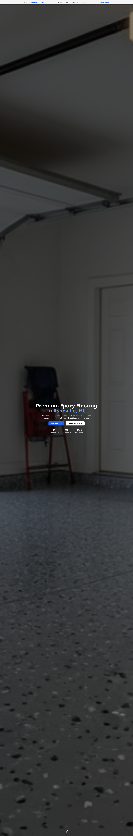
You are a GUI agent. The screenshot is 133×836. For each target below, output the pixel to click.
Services (60, 2)
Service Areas (74, 2)
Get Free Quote (55, 423)
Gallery (67, 2)
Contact (84, 2)
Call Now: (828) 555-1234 (75, 423)
